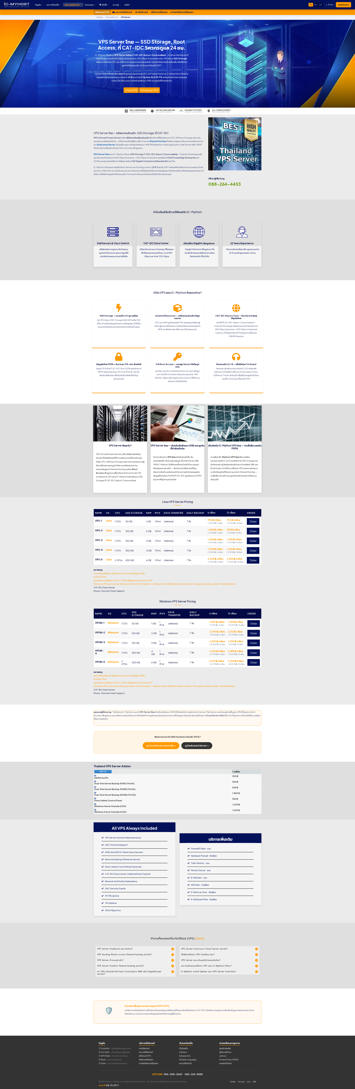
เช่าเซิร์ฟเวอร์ (141, 12)
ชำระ (249, 1082)
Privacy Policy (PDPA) (228, 1059)
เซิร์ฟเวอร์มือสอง (159, 12)
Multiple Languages (187, 1059)
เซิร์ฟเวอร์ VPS (102, 12)
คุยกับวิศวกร (343, 5)
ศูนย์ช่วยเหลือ (225, 1048)
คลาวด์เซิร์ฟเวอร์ (123, 12)
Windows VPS (149, 90)
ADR (254, 1082)
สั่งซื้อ (104, 4)
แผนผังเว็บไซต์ (225, 1063)
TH (311, 5)
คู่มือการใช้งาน (225, 1052)
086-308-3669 (173, 1074)
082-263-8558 (194, 1074)
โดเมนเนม (89, 4)
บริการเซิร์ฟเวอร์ (72, 4)
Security (241, 1082)
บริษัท (126, 4)
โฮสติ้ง (233, 1082)
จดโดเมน (183, 1052)
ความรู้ (116, 4)
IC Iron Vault (114, 1052)
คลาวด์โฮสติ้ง (52, 4)
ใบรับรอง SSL (185, 1056)
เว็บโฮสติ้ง (183, 1048)
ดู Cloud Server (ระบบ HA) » (161, 745)
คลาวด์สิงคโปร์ (185, 1063)
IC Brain (110, 1059)
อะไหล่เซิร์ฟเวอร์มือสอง (181, 12)
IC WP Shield (113, 1056)
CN (320, 5)
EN (316, 5)
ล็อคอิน (330, 5)
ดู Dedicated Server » (197, 745)
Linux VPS (131, 90)
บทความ (222, 1056)
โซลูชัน (38, 4)
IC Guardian (115, 1048)
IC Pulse (113, 1063)
